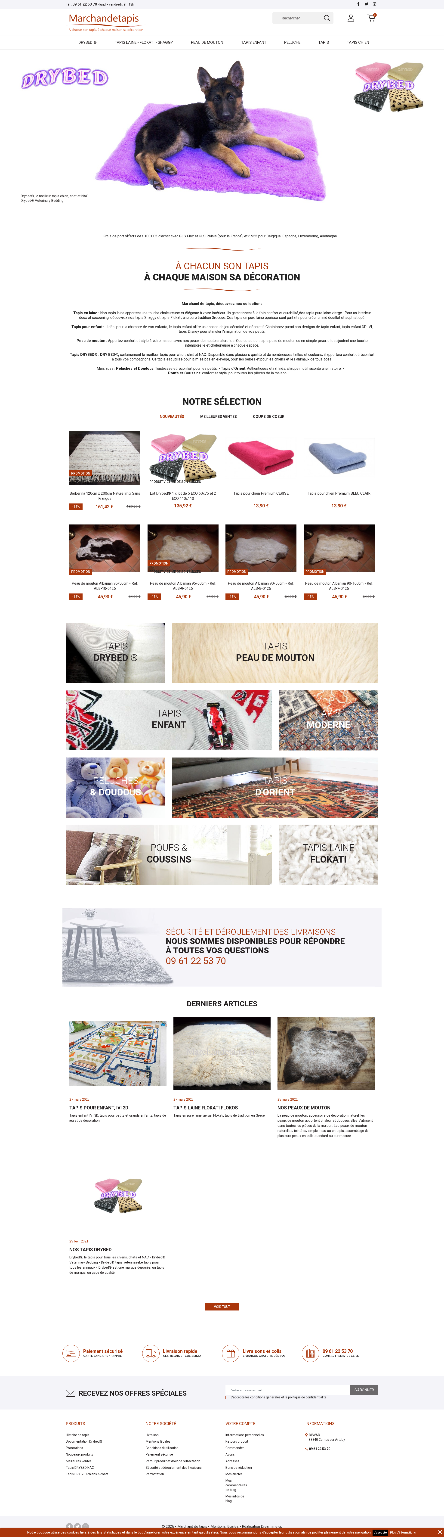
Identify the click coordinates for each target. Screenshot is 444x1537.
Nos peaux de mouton (304, 1108)
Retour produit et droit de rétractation (173, 1461)
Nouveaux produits (79, 1454)
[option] (222, 131)
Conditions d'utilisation (162, 1448)
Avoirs (230, 1454)
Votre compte (240, 1423)
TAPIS (323, 42)
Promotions (74, 1448)
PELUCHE (292, 42)
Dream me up (271, 1526)
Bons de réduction (238, 1467)
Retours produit (236, 1441)
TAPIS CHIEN (358, 42)
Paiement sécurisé (159, 1454)
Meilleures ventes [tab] (218, 416)
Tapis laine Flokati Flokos (205, 1108)
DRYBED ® (87, 42)
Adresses (232, 1461)
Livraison (152, 1435)
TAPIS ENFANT (253, 42)
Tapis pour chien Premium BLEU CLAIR (339, 493)
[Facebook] (358, 4)
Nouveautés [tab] (172, 416)
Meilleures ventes (79, 1461)
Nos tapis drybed (90, 1249)
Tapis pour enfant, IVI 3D (98, 1108)
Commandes (234, 1448)
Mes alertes (234, 1474)
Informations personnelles (244, 1435)
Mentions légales (158, 1441)
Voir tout (222, 1307)
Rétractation (155, 1474)
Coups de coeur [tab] (268, 416)
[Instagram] (374, 4)
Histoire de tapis (77, 1435)
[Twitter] (366, 4)
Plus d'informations (403, 1532)
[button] (33, 131)
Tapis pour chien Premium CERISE (261, 493)
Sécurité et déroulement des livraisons (174, 1467)
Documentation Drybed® (84, 1441)
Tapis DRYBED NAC (80, 1467)
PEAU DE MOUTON (207, 42)
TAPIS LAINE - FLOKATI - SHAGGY (144, 42)
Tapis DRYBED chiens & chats (87, 1474)
